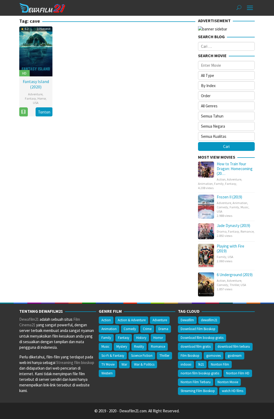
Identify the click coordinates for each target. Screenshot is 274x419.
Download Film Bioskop (198, 329)
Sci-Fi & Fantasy (112, 355)
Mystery (121, 346)
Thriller (234, 285)
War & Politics (144, 364)
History (141, 337)
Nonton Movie (228, 382)
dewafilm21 (209, 320)
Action (221, 179)
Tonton (44, 112)
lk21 (201, 364)
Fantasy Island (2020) (36, 84)
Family (219, 184)
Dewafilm (187, 320)
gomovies (213, 355)
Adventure (35, 94)
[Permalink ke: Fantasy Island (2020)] (36, 50)
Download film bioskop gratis (202, 337)
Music (245, 207)
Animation (205, 184)
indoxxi (186, 364)
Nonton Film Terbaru (196, 382)
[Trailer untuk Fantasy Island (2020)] (23, 112)
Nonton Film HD (237, 373)
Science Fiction (142, 355)
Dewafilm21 (29, 319)
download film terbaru (234, 346)
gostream (235, 355)
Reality (139, 346)
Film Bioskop (190, 355)
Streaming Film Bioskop (198, 391)
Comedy (222, 207)
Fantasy (30, 98)
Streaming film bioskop (75, 362)
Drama (222, 231)
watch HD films (232, 391)
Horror (41, 98)
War (124, 364)
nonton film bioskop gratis (200, 373)
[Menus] (250, 8)
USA (36, 103)
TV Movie (108, 364)
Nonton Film (220, 364)
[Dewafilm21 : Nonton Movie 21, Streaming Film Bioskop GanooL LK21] (42, 7)
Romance (247, 231)
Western (107, 373)
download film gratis (196, 346)
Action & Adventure (132, 320)
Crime (147, 329)
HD (24, 73)
